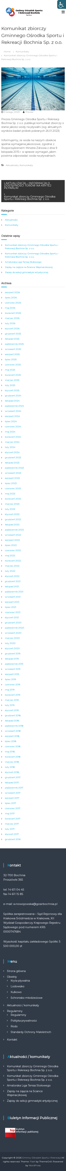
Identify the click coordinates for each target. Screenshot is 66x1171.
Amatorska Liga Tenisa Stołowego (23, 262)
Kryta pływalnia (20, 980)
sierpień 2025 (12, 354)
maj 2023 (10, 493)
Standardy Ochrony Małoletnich (31, 1032)
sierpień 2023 (12, 478)
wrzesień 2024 (13, 411)
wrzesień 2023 (13, 473)
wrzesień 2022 (13, 534)
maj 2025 (10, 369)
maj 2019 (10, 689)
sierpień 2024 (12, 416)
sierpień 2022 (12, 540)
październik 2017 (14, 787)
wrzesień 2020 (13, 632)
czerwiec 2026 (13, 302)
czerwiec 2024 (13, 426)
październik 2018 (14, 725)
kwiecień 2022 (13, 560)
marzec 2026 (12, 318)
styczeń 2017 (12, 834)
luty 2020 (10, 643)
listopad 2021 (12, 586)
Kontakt (12, 1039)
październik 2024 (14, 405)
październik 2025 (14, 344)
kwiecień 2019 (12, 694)
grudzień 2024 (13, 395)
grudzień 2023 (13, 457)
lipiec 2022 (11, 545)
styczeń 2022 (12, 576)
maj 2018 (10, 751)
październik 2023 (14, 467)
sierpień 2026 (12, 292)
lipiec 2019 (10, 679)
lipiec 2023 (11, 483)
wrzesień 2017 (13, 792)
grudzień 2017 (13, 777)
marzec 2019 (12, 700)
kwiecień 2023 (13, 498)
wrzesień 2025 (13, 349)
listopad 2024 (12, 400)
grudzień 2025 (13, 333)
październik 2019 (14, 663)
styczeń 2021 (12, 617)
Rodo (14, 1026)
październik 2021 (14, 591)
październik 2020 (14, 627)
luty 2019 (10, 705)
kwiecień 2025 (13, 375)
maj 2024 (10, 431)
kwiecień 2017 (12, 818)
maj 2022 (10, 555)
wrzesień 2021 (13, 596)
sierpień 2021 (12, 602)
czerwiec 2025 (13, 364)
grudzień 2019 (13, 653)
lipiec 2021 (10, 607)
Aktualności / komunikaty (23, 1005)
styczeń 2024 (12, 452)
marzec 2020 (12, 638)
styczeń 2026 (12, 328)
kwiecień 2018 (13, 756)
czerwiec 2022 (13, 550)
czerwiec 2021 (12, 612)
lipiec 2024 (11, 421)
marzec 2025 (12, 380)
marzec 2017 (12, 823)
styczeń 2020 (12, 648)
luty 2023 (10, 509)
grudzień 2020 (13, 622)
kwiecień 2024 (13, 436)
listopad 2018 (12, 720)
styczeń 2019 (12, 710)
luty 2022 (10, 571)
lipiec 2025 (10, 359)
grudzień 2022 (13, 519)
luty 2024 (10, 447)
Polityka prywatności (24, 1020)
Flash (32, 1161)
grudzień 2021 (13, 581)
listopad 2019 (12, 658)
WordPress (35, 1165)
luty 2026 (10, 323)
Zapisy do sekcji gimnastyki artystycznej (26, 272)
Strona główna (16, 971)
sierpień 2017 (12, 798)
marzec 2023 (12, 503)
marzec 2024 (12, 442)
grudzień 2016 (13, 839)
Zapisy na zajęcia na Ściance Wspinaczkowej (29, 267)
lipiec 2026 (11, 297)
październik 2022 (14, 529)
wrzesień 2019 (13, 669)
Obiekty (12, 976)
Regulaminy (15, 1011)
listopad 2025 (12, 338)
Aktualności (12, 165)
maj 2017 (10, 813)
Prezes (29, 112)
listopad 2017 (12, 782)
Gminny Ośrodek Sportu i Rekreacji (41, 1157)
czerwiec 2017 (12, 808)
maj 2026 (10, 307)
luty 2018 (10, 767)
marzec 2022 (12, 565)
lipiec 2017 (10, 803)
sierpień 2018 (12, 736)
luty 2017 (10, 829)
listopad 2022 (12, 524)
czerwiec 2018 (13, 746)
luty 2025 (10, 385)
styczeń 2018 (12, 772)
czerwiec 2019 (12, 684)
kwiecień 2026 (13, 313)
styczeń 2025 (12, 390)
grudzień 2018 (13, 715)
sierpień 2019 (12, 674)
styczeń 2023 (12, 514)
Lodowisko (17, 986)
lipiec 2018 (10, 741)
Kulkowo (16, 992)
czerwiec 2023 (13, 488)
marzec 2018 (12, 761)
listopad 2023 (12, 462)
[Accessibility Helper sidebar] (61, 4)
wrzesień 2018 (13, 731)
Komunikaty (22, 51)
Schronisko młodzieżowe (27, 997)
